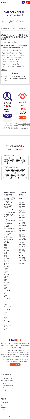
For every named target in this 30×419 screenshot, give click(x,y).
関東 (20, 220)
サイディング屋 (7, 177)
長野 (20, 212)
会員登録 (28, 2)
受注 (6, 208)
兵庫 (23, 238)
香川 (20, 251)
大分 (23, 259)
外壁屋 (22, 169)
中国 (20, 243)
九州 (20, 255)
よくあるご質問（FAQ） (7, 378)
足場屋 (13, 172)
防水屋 (22, 172)
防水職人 (23, 161)
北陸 (20, 215)
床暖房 (12, 209)
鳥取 (23, 242)
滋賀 (20, 236)
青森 (23, 202)
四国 (20, 249)
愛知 (20, 230)
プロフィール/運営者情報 (7, 385)
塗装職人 (23, 159)
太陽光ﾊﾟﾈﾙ (10, 239)
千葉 (23, 223)
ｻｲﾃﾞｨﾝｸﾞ (13, 215)
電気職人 (6, 161)
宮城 (20, 206)
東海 (20, 228)
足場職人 (12, 161)
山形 (23, 206)
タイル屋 (12, 174)
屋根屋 (8, 171)
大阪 (20, 238)
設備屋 (12, 169)
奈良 (20, 239)
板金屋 (7, 174)
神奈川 (23, 225)
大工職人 (6, 158)
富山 (23, 217)
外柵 (8, 225)
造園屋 (13, 171)
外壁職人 (23, 158)
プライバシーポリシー (6, 383)
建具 (8, 202)
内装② (9, 206)
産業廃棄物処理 (11, 231)
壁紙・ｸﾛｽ (9, 201)
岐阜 (23, 230)
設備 (8, 199)
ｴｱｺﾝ (8, 209)
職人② (6, 242)
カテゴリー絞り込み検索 (7, 380)
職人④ (6, 258)
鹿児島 (23, 260)
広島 (20, 246)
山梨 (24, 210)
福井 (20, 217)
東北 (20, 203)
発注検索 (23, 117)
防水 (12, 222)
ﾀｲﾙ (8, 223)
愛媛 (23, 251)
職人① (6, 235)
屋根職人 (6, 159)
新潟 (23, 212)
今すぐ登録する (15, 365)
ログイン (23, 2)
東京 (20, 225)
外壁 (13, 212)
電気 (12, 199)
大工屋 (7, 169)
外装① (9, 212)
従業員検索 (8, 115)
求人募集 (6, 198)
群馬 (23, 222)
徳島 (23, 249)
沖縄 (20, 263)
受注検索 (23, 120)
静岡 (23, 228)
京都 (23, 236)
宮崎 (20, 260)
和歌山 (23, 239)
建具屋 (22, 174)
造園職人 (12, 159)
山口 (23, 246)
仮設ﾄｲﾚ (10, 233)
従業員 (5, 199)
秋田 (20, 204)
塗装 (13, 220)
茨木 (23, 220)
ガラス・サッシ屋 (22, 177)
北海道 (20, 198)
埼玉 (20, 223)
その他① (9, 228)
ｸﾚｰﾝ (8, 234)
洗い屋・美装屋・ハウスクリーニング (17, 176)
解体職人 (17, 161)
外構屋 (17, 171)
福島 (20, 207)
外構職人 (17, 159)
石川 (23, 215)
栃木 (20, 222)
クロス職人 (18, 158)
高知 (20, 252)
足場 (11, 223)
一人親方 (6, 201)
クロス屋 (17, 169)
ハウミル (3, 410)
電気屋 (8, 172)
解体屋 (17, 172)
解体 (14, 228)
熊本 (20, 259)
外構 (12, 214)
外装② (9, 220)
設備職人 (12, 158)
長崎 (23, 257)
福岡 (23, 255)
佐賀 (20, 257)
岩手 (23, 204)
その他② (9, 238)
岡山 (23, 244)
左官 (8, 222)
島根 (20, 244)
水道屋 (18, 174)
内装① (9, 198)
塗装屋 (22, 171)
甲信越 (20, 211)
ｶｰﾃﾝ (8, 242)
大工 (13, 198)
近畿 (20, 235)
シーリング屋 (14, 177)
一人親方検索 (8, 119)
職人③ (6, 250)
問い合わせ (3, 390)
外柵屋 (7, 176)
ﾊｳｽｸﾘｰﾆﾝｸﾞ (10, 207)
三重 (20, 231)
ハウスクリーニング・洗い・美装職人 (15, 163)
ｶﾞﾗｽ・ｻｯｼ (9, 241)
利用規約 (3, 387)
